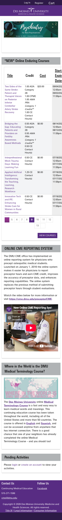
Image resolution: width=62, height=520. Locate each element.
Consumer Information (45, 511)
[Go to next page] (42, 225)
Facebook (42, 489)
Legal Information (23, 511)
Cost (43, 76)
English (30, 423)
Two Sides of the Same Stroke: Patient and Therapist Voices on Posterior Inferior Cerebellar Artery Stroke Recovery (13, 100)
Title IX (8, 511)
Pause (32, 42)
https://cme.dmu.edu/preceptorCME (30, 299)
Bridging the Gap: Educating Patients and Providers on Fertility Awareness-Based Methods (13, 133)
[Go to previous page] (7, 219)
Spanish (46, 423)
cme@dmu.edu (9, 498)
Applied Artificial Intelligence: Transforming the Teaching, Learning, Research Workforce (13, 182)
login (14, 465)
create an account (31, 465)
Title (10, 76)
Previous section (20, 42)
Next (44, 42)
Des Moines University (22, 402)
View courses (47, 236)
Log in (27, 3)
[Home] (31, 9)
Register (39, 3)
